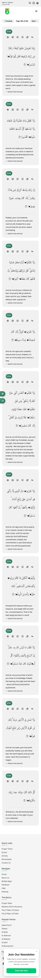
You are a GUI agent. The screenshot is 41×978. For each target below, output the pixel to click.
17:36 (9, 631)
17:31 (9, 246)
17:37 (9, 703)
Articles (5, 856)
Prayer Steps (7, 903)
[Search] (30, 3)
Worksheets (7, 859)
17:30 (9, 173)
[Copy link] (27, 37)
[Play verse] (8, 37)
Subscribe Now (21, 971)
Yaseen (4, 928)
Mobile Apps (7, 881)
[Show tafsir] (13, 37)
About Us (5, 878)
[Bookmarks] (33, 3)
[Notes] (18, 37)
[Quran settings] (2, 393)
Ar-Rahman (6, 935)
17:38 (9, 776)
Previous (8, 21)
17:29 (9, 104)
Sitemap (5, 891)
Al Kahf (4, 942)
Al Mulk (5, 932)
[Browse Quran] (2, 400)
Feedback (6, 885)
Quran (4, 852)
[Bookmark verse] (22, 37)
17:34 (9, 475)
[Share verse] (32, 37)
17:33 (9, 376)
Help (3, 888)
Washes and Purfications (12, 906)
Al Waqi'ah (6, 939)
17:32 (9, 315)
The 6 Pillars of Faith (10, 913)
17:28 (9, 32)
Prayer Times (7, 849)
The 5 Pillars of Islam (10, 910)
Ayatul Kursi (6, 925)
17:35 (9, 561)
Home (4, 874)
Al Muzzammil (7, 946)
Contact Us (6, 863)
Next (34, 21)
